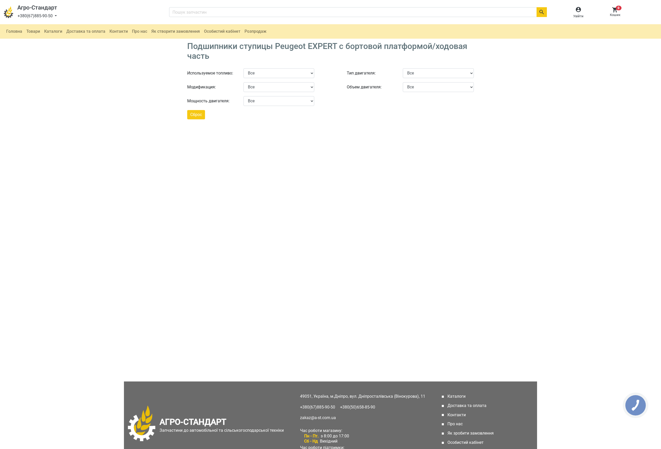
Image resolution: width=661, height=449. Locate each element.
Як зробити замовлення (470, 433)
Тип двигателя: (361, 73)
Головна (14, 31)
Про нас (139, 31)
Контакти (118, 31)
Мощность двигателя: (208, 100)
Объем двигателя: (364, 87)
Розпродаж (255, 31)
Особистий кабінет (222, 31)
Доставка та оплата (85, 31)
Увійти (578, 16)
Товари (33, 31)
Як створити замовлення (175, 31)
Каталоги (53, 31)
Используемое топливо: (210, 73)
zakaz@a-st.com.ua (318, 417)
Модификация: (201, 87)
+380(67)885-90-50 (36, 15)
